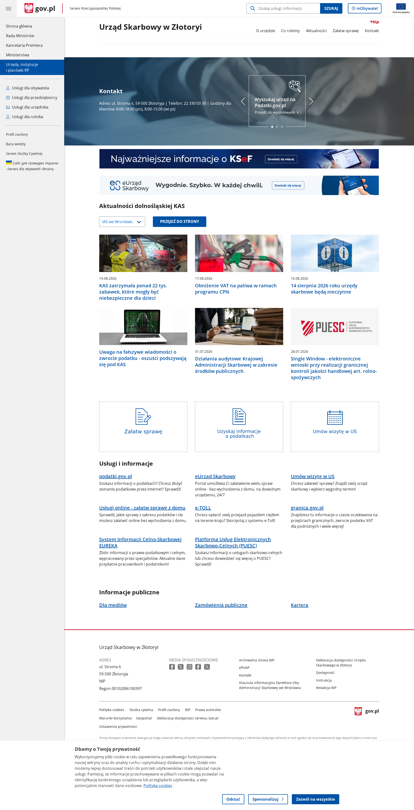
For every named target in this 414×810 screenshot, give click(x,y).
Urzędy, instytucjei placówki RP (22, 67)
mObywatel (367, 9)
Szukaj (331, 8)
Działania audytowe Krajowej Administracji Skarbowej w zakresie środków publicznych (236, 365)
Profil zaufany (17, 134)
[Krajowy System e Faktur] (239, 159)
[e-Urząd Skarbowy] (239, 185)
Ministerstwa (17, 55)
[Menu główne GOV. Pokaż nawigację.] (8, 8)
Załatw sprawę (346, 30)
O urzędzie (265, 30)
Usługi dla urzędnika (29, 107)
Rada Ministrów (20, 35)
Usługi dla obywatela (30, 88)
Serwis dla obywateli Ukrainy (32, 166)
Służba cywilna (141, 709)
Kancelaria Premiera (24, 45)
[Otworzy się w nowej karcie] (172, 667)
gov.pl (372, 717)
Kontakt (372, 30)
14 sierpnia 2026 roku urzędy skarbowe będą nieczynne (324, 289)
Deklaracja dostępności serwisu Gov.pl (187, 718)
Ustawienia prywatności (118, 726)
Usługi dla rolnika (27, 116)
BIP (187, 709)
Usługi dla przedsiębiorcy (34, 97)
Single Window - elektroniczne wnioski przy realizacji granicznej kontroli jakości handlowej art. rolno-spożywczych (334, 368)
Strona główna (24, 26)
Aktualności (316, 30)
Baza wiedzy (16, 144)
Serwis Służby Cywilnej (24, 153)
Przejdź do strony (179, 221)
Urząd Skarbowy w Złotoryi (150, 27)
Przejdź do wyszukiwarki (275, 106)
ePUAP (244, 667)
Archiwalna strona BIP (256, 660)
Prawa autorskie (208, 709)
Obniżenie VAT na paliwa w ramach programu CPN (236, 289)
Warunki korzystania (115, 718)
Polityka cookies (111, 709)
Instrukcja (324, 680)
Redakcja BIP (326, 687)
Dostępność (325, 672)
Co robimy (290, 30)
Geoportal (144, 718)
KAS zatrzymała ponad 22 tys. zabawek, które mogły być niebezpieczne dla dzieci (133, 292)
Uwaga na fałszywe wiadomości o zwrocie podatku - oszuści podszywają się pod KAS (143, 358)
